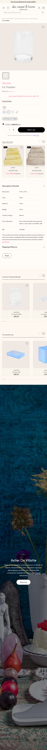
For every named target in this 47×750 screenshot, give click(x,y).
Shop (3, 18)
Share (7, 256)
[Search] (42, 12)
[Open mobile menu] (3, 8)
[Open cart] (43, 8)
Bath (16, 18)
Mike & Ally (33, 18)
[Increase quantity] (13, 130)
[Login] (39, 8)
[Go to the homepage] (24, 10)
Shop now (23, 582)
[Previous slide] (40, 141)
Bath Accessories (24, 18)
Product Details (6, 101)
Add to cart (31, 130)
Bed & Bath (9, 18)
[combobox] (23, 12)
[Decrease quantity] (6, 130)
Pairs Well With (7, 142)
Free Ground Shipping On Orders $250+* (23, 2)
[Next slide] (43, 141)
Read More (5, 242)
